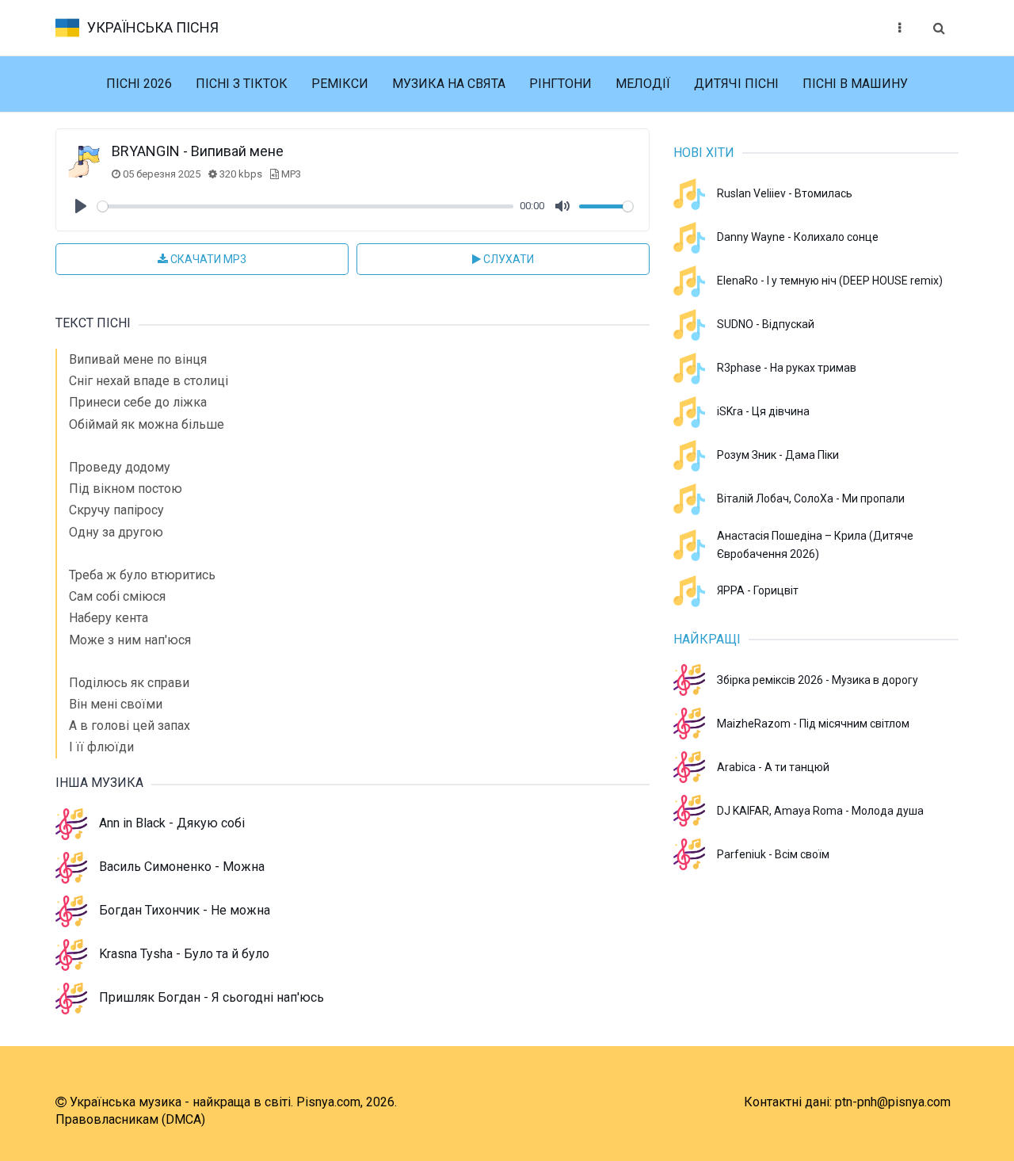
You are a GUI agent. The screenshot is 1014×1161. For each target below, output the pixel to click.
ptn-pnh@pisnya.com (893, 1101)
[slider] (305, 206)
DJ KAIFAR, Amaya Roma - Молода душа (820, 810)
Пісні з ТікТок (242, 83)
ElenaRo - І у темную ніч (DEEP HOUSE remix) (830, 280)
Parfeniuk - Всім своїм (773, 854)
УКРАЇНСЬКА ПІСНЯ (153, 27)
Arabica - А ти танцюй (773, 767)
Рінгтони (560, 83)
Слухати (507, 259)
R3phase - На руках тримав (786, 367)
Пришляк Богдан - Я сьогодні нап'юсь (211, 997)
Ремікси (339, 83)
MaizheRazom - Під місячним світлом (813, 723)
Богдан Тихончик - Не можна (184, 910)
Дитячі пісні (736, 83)
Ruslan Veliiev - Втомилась (784, 193)
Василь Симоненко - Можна (182, 866)
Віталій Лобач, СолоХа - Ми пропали (811, 498)
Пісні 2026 (139, 83)
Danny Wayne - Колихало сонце (798, 237)
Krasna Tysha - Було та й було (184, 953)
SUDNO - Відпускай (765, 324)
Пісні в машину (855, 83)
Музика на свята (448, 83)
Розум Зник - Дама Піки (778, 455)
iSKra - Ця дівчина (763, 411)
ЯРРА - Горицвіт (758, 590)
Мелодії (643, 83)
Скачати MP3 (207, 259)
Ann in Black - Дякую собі (172, 823)
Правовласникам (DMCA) (130, 1119)
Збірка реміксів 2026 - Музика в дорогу (817, 680)
